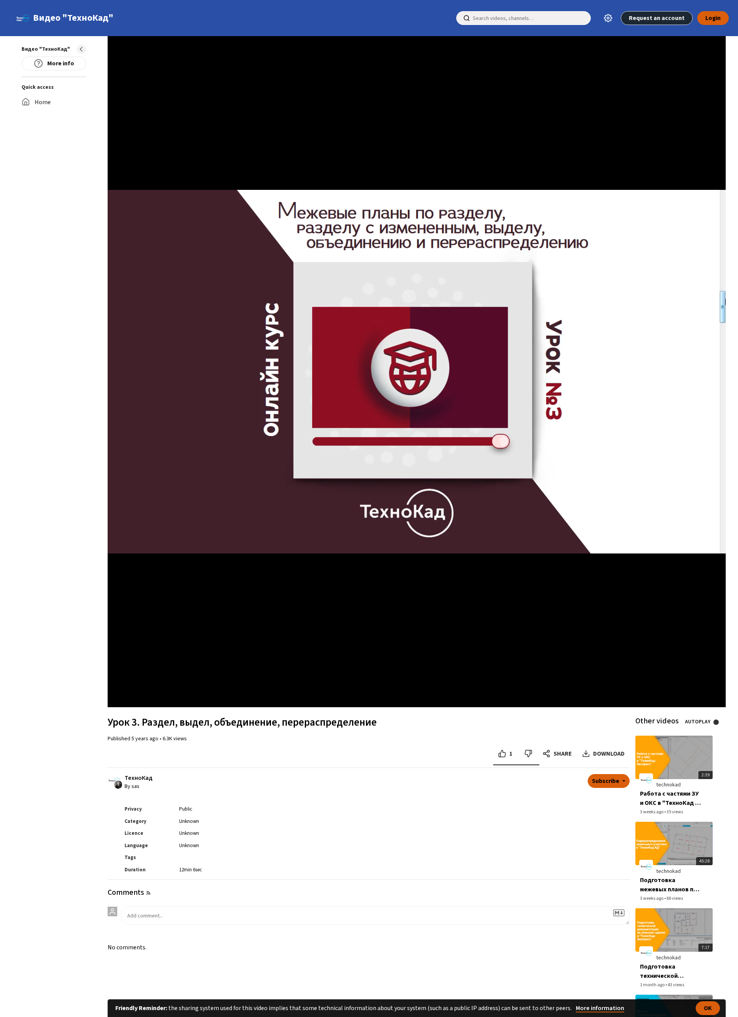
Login (713, 18)
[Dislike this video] (528, 754)
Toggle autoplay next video (719, 722)
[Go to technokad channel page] (118, 784)
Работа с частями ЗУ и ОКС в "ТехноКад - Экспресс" (669, 798)
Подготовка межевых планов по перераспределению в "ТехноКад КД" (670, 885)
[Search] (466, 18)
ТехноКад (139, 778)
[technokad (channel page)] (646, 780)
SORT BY (172, 893)
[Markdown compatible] (619, 912)
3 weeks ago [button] (652, 812)
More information (600, 1008)
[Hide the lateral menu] (81, 49)
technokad (668, 785)
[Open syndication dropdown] (148, 893)
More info (60, 63)
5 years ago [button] (145, 739)
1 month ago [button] (652, 985)
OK (708, 1008)
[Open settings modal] (608, 18)
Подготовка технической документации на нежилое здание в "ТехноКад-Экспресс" (666, 971)
